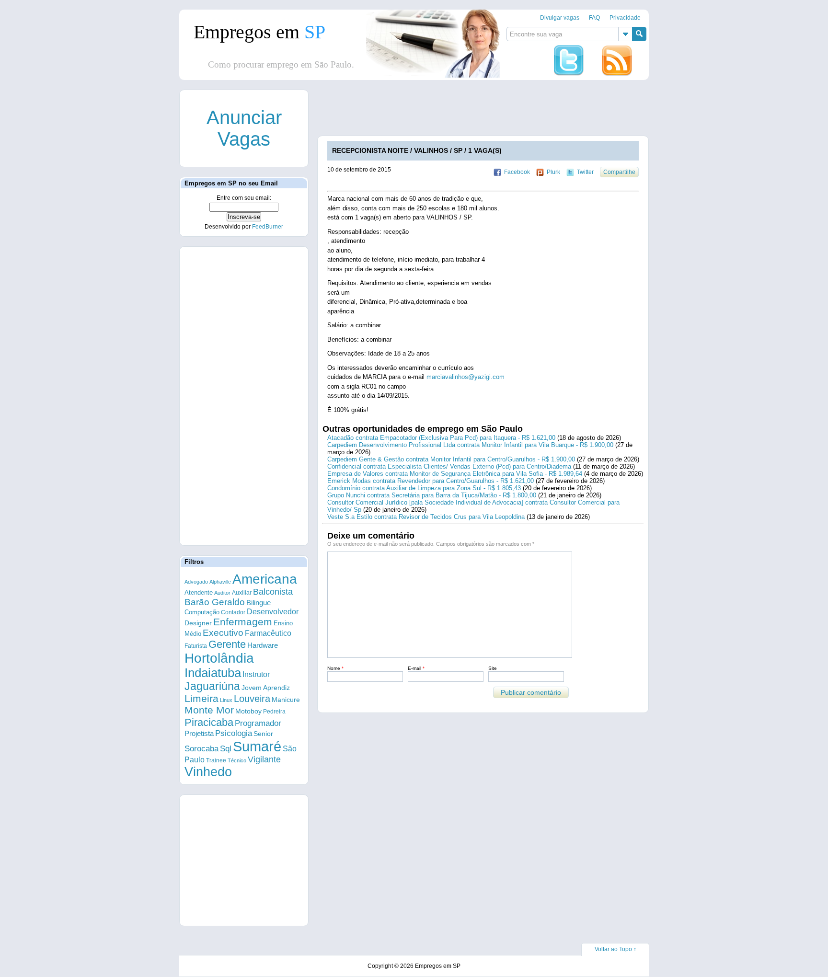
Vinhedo (208, 772)
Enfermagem (242, 621)
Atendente (198, 592)
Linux (226, 700)
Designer (198, 623)
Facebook (517, 172)
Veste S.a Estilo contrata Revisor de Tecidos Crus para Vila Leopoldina (426, 516)
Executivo (223, 633)
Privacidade (625, 17)
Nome (335, 668)
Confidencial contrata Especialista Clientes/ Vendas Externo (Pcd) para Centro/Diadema (449, 466)
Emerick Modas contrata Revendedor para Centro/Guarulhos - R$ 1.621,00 (430, 480)
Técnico (237, 760)
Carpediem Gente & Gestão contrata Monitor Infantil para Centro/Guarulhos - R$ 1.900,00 (451, 459)
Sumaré (257, 746)
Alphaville (220, 582)
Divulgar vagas (559, 17)
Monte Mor (209, 710)
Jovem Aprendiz (266, 687)
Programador (258, 723)
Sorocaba (201, 748)
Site (492, 668)
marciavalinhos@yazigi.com (465, 376)
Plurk (553, 172)
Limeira (201, 698)
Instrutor (256, 674)
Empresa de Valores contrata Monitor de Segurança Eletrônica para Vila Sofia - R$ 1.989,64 (454, 473)
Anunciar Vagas (244, 128)
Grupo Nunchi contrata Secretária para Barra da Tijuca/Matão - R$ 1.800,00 (431, 495)
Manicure (286, 699)
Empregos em (259, 32)
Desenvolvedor (273, 612)
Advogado (196, 582)
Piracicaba (208, 722)
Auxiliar (242, 592)
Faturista (195, 646)
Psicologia (233, 733)
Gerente (227, 644)
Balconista (273, 592)
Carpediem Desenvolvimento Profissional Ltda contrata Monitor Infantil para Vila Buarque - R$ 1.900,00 (470, 444)
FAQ (594, 17)
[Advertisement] (492, 111)
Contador (233, 612)
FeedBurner (267, 226)
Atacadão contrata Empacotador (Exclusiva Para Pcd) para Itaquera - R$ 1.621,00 (441, 437)
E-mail (416, 668)
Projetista (199, 733)
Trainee (216, 760)
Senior (263, 733)
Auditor (222, 593)
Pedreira (274, 711)
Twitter (585, 172)
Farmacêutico (268, 633)
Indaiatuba (212, 672)
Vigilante (264, 759)
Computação (201, 612)
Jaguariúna (212, 686)
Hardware (262, 645)
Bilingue (258, 602)
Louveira (252, 698)
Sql (225, 748)
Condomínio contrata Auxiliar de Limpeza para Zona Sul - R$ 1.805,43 (424, 488)
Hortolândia (219, 658)
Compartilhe (619, 172)
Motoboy (248, 711)
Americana (264, 579)
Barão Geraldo (214, 602)
